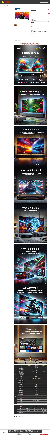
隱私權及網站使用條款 (19, 434)
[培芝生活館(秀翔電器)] (6, 2)
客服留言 (29, 433)
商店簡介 (18, 433)
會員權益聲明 (29, 434)
